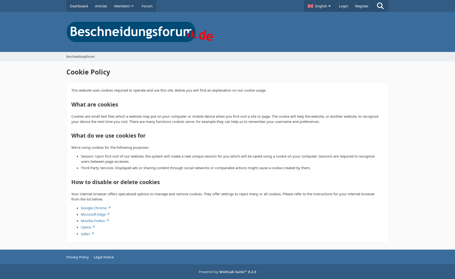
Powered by (227, 271)
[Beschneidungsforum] (227, 32)
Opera (86, 227)
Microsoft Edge (93, 214)
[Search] (380, 6)
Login (343, 6)
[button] (319, 6)
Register (362, 6)
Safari (85, 233)
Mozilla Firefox (93, 220)
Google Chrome (94, 207)
